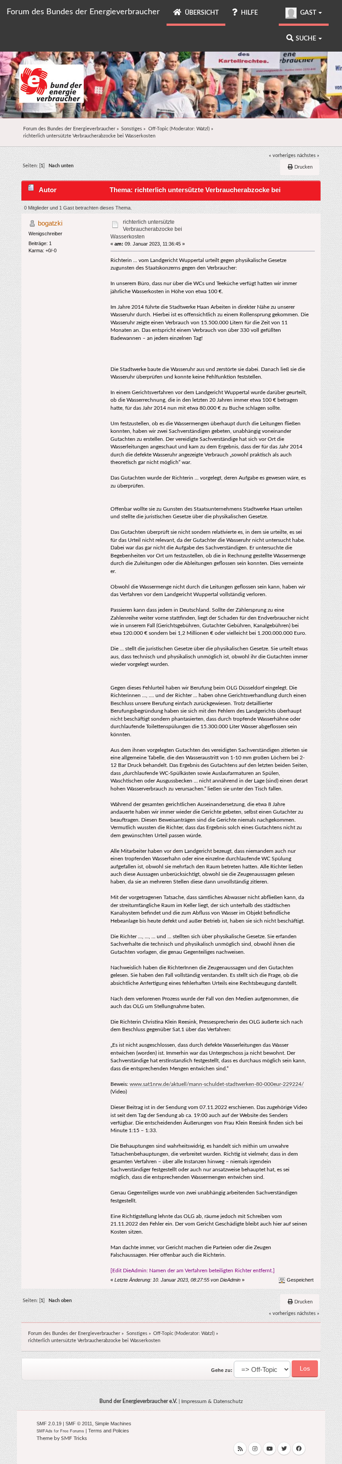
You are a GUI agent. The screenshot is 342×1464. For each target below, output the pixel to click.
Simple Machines (113, 1423)
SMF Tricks (74, 1438)
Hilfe (249, 13)
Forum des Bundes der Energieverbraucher (83, 12)
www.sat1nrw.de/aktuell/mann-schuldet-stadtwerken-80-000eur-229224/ (217, 1084)
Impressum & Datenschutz (212, 1401)
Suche (307, 39)
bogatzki (50, 223)
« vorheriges (282, 155)
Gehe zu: (221, 1370)
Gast (308, 13)
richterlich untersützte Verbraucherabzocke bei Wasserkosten (146, 229)
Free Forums (72, 1431)
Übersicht (201, 13)
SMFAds (45, 1431)
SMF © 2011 (78, 1423)
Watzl (202, 128)
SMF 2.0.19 (49, 1423)
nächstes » (308, 155)
